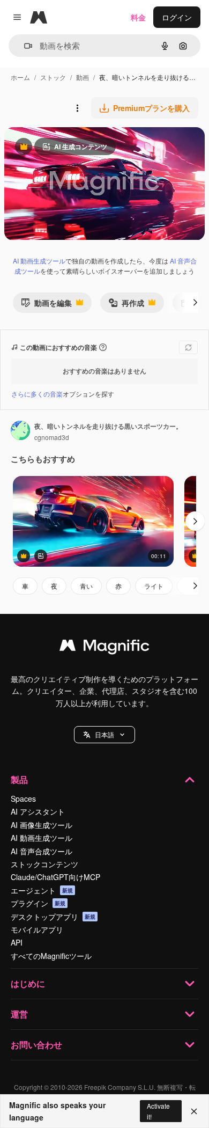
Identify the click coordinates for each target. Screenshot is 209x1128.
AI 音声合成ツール (41, 851)
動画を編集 (46, 305)
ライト (153, 585)
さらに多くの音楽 (37, 393)
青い (86, 585)
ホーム (20, 77)
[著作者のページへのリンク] (20, 431)
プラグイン (38, 903)
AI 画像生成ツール (41, 824)
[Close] (194, 1111)
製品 (19, 779)
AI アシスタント (38, 811)
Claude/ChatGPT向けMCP (55, 876)
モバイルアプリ (37, 929)
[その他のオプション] (77, 108)
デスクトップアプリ (53, 916)
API (17, 942)
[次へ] (195, 302)
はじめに (28, 983)
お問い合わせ (36, 1044)
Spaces (23, 798)
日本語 (104, 734)
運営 (19, 1014)
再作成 (126, 305)
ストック (53, 77)
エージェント (42, 890)
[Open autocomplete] (24, 46)
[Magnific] (104, 648)
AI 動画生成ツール (39, 260)
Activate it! (158, 1110)
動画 (82, 77)
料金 (138, 17)
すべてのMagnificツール (51, 955)
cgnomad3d (51, 437)
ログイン (177, 17)
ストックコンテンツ (44, 864)
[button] (104, 734)
